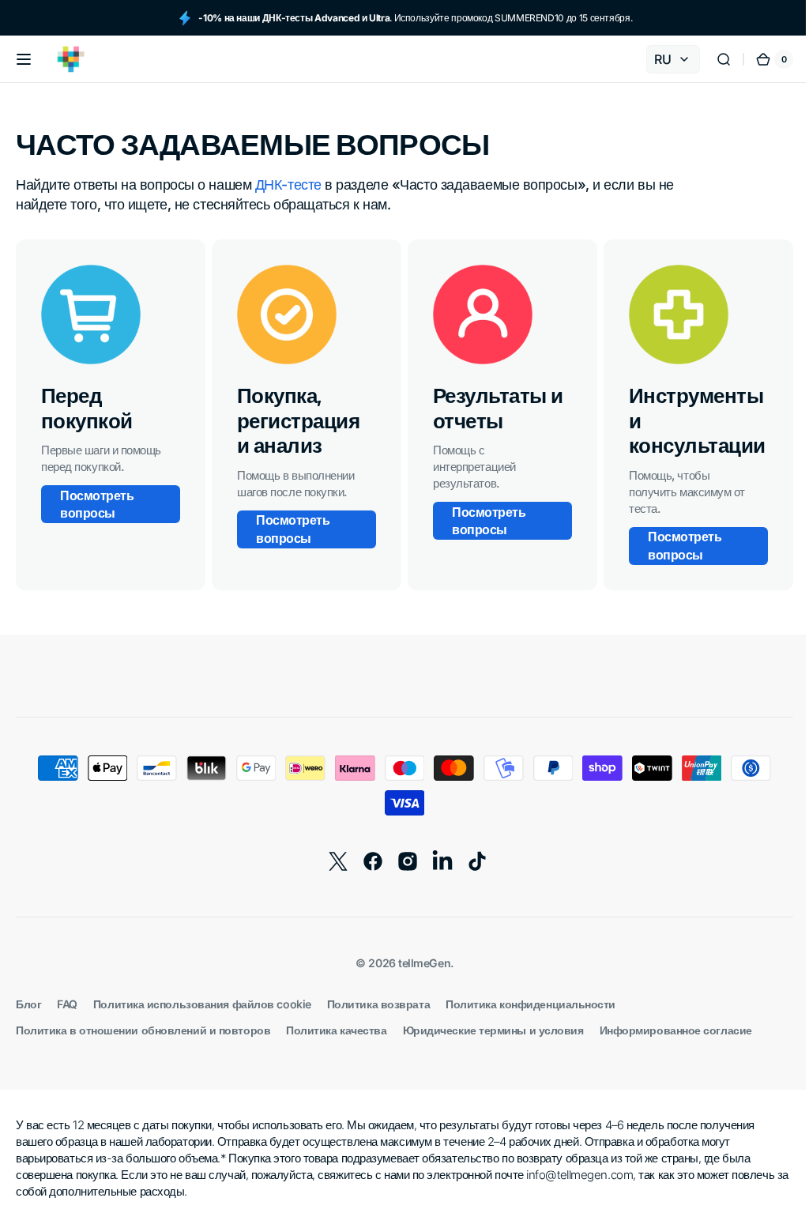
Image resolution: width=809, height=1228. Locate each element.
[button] (23, 59)
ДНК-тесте (288, 184)
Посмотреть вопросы (97, 504)
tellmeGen (419, 963)
